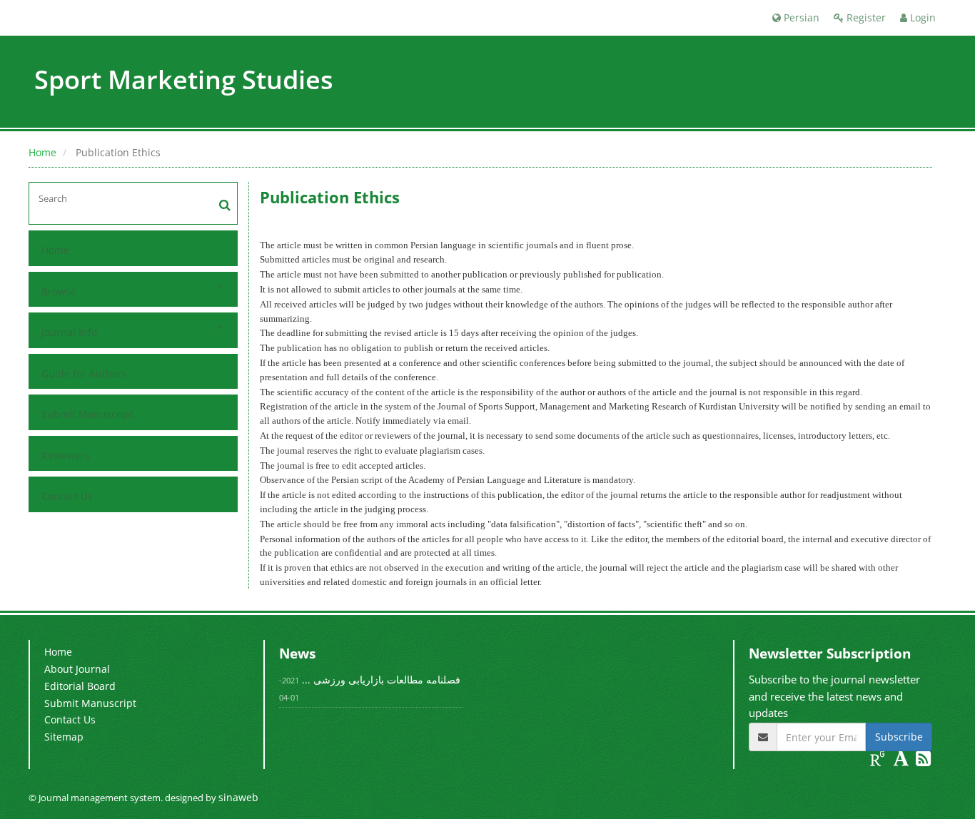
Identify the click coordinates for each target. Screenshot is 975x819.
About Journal (77, 669)
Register (865, 17)
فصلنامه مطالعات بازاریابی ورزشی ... (381, 679)
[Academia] (902, 761)
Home (42, 152)
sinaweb (238, 797)
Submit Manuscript (87, 414)
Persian (800, 17)
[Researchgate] (879, 761)
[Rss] (923, 761)
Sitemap (64, 736)
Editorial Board (80, 686)
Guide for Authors (84, 373)
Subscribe (899, 736)
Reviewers (65, 455)
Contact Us (67, 496)
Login (921, 17)
